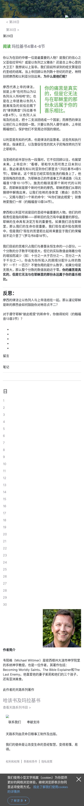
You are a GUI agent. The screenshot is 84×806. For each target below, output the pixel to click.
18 (4, 520)
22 (5, 548)
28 (5, 590)
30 (5, 604)
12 (4, 478)
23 (5, 555)
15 (4, 499)
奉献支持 (33, 722)
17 (4, 513)
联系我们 (14, 722)
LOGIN (76, 17)
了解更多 (18, 800)
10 (4, 464)
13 (4, 485)
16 (4, 506)
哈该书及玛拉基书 (21, 700)
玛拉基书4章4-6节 (28, 46)
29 (5, 597)
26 (5, 576)
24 (5, 562)
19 (4, 527)
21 (4, 541)
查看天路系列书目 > (17, 707)
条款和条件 (30, 761)
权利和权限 (13, 761)
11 (4, 471)
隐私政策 (46, 761)
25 (5, 569)
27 (5, 583)
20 (5, 534)
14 (4, 492)
